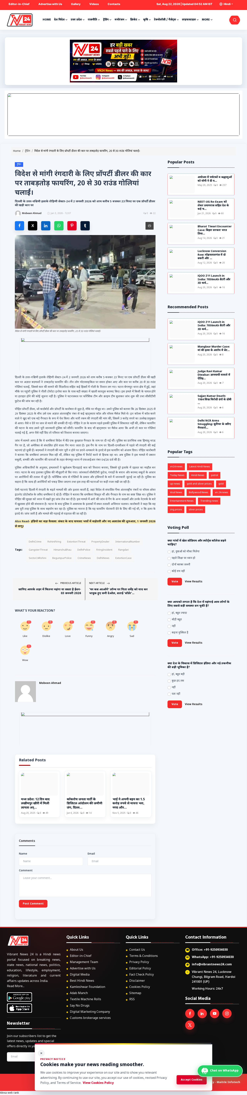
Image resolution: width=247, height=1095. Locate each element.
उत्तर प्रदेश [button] (76, 20)
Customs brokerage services (90, 1018)
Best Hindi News (82, 981)
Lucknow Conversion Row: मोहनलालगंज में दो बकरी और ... (212, 255)
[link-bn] (123, 114)
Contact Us (137, 950)
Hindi (226, 4)
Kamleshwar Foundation (87, 987)
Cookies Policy (139, 987)
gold (221, 483)
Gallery (75, 4)
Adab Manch (79, 993)
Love (68, 636)
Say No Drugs (80, 1006)
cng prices (176, 509)
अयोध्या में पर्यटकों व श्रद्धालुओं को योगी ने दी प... (215, 179)
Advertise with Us (50, 4)
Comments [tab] (27, 841)
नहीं (174, 626)
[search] (234, 20)
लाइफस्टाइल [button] (189, 20)
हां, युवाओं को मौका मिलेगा (186, 551)
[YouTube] (214, 1013)
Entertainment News (182, 501)
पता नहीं (176, 694)
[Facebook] (190, 1013)
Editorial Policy (140, 969)
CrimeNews (84, 558)
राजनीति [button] (92, 20)
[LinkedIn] (202, 1013)
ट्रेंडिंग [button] (106, 20)
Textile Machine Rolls (85, 1000)
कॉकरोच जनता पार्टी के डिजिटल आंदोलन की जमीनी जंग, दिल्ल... (84, 804)
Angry (110, 636)
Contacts (114, 4)
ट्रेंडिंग (27, 151)
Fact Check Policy (141, 975)
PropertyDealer (100, 541)
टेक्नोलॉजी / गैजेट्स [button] (165, 20)
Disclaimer (137, 981)
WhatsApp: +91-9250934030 (213, 957)
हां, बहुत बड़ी (178, 674)
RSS (132, 1000)
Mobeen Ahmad (50, 683)
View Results (193, 582)
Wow (25, 660)
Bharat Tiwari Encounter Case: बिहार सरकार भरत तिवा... (215, 230)
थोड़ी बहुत (177, 619)
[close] (41, 1053)
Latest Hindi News (199, 466)
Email (91, 854)
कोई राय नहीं (178, 571)
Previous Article (70, 583)
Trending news (209, 501)
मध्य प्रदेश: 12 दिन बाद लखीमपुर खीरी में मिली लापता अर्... (35, 804)
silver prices (196, 509)
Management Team (84, 962)
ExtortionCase (123, 558)
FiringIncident (104, 550)
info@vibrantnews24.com (212, 965)
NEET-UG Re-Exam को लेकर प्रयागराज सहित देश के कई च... (213, 205)
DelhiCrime (35, 541)
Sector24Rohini (37, 558)
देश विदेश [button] (59, 20)
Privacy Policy (139, 962)
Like (25, 636)
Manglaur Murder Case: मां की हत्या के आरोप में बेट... (214, 348)
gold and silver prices (199, 483)
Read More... (15, 986)
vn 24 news (221, 492)
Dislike (46, 636)
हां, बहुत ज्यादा (179, 613)
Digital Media (80, 975)
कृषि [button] (145, 20)
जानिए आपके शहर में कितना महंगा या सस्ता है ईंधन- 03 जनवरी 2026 (49, 591)
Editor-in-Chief (19, 4)
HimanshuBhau (62, 550)
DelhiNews (103, 558)
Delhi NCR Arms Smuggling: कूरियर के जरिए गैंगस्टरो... (214, 424)
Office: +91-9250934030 (210, 950)
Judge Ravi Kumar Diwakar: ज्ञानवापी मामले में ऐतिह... (214, 375)
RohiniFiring (54, 541)
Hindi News (197, 475)
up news (175, 483)
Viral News (176, 492)
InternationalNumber (127, 541)
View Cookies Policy (98, 1083)
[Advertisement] (123, 61)
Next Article (97, 583)
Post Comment (33, 904)
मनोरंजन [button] (119, 20)
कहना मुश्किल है (180, 633)
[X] (190, 1025)
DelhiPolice (83, 550)
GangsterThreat (38, 550)
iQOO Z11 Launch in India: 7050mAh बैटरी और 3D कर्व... (214, 279)
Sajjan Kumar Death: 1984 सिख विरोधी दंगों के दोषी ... (214, 400)
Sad (132, 636)
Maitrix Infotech (228, 1082)
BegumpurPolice (62, 558)
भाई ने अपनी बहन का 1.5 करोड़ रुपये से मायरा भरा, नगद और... (129, 804)
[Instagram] (227, 1013)
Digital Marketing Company (90, 1012)
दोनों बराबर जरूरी (181, 565)
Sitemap (135, 993)
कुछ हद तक (178, 681)
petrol (214, 475)
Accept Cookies (191, 1080)
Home (47, 20)
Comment (26, 870)
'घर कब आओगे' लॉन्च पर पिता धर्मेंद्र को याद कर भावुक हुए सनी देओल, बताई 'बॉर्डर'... (118, 591)
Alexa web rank (9, 1093)
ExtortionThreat (76, 541)
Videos (94, 4)
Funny (89, 636)
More (206, 20)
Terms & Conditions (143, 956)
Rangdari (123, 550)
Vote (175, 582)
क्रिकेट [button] (133, 20)
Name (23, 854)
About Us (76, 950)
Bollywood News (198, 492)
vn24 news (176, 466)
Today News (177, 475)
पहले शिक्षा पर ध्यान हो (183, 558)
